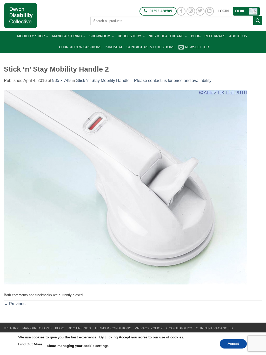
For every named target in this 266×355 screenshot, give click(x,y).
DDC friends (79, 328)
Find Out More (30, 344)
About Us (238, 36)
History (11, 328)
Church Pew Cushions (80, 47)
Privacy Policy (149, 328)
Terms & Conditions (113, 328)
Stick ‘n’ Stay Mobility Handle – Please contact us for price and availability (143, 80)
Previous (14, 304)
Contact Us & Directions (151, 47)
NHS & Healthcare (166, 36)
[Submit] (257, 20)
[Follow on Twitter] (200, 11)
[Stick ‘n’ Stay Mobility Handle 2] (125, 187)
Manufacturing (67, 36)
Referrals (214, 36)
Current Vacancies (214, 328)
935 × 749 (61, 80)
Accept (233, 343)
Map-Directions (37, 328)
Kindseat (114, 47)
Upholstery (130, 36)
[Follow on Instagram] (191, 11)
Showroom (100, 36)
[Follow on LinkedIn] (209, 11)
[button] (223, 11)
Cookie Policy (179, 328)
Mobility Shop (31, 36)
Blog (196, 36)
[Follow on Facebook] (181, 11)
